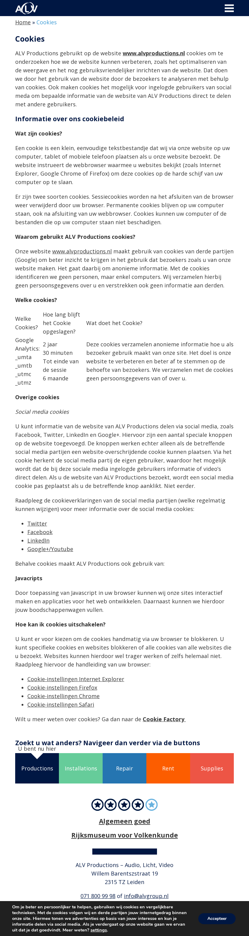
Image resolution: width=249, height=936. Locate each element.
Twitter (37, 523)
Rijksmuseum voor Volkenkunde (124, 835)
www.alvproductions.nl (154, 53)
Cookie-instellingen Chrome (63, 696)
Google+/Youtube (50, 549)
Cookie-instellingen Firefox (62, 687)
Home (23, 22)
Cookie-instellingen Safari (60, 704)
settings (98, 930)
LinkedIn (38, 540)
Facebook (40, 532)
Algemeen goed (124, 821)
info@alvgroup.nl (146, 896)
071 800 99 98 (97, 896)
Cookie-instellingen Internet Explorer (75, 679)
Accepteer (217, 918)
